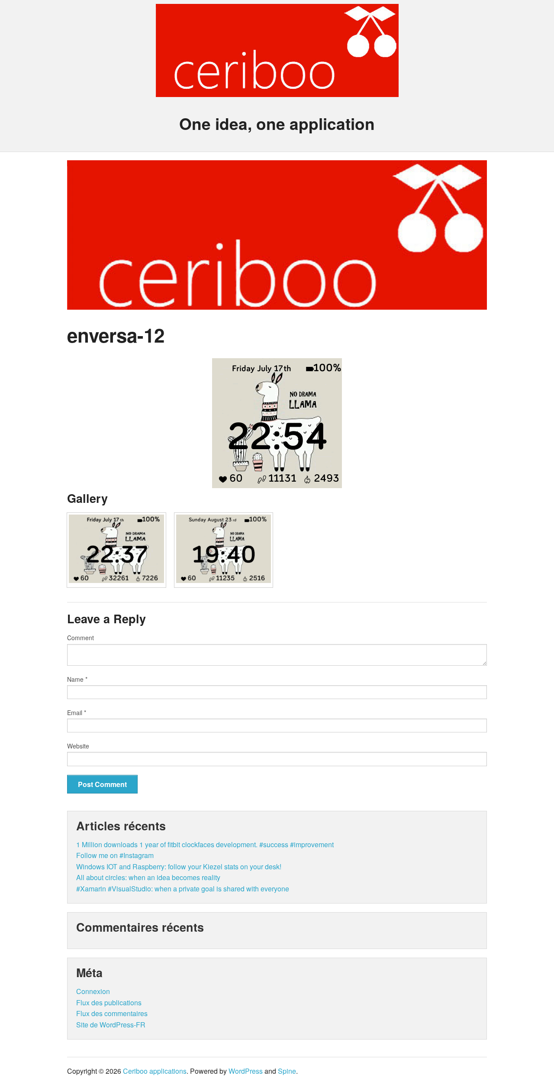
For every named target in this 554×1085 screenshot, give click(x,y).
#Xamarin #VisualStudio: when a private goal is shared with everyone (182, 889)
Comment (80, 637)
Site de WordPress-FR (110, 1025)
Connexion (93, 991)
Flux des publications (109, 1002)
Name (77, 679)
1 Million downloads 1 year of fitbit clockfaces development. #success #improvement (205, 844)
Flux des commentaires (112, 1013)
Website (78, 746)
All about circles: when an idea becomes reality (148, 877)
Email (76, 712)
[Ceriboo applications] (277, 89)
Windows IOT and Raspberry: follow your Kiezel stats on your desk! (178, 866)
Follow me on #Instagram (115, 855)
